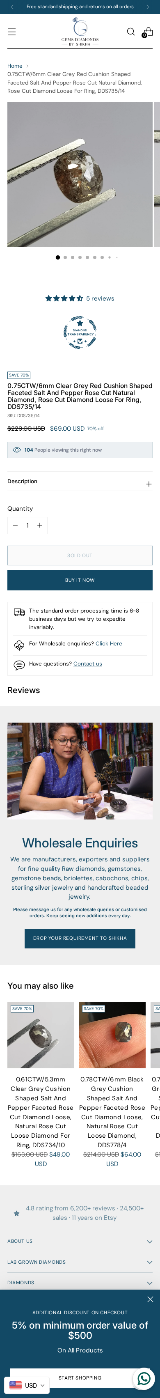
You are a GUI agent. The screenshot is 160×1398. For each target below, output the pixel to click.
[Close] (150, 1299)
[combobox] (27, 1385)
